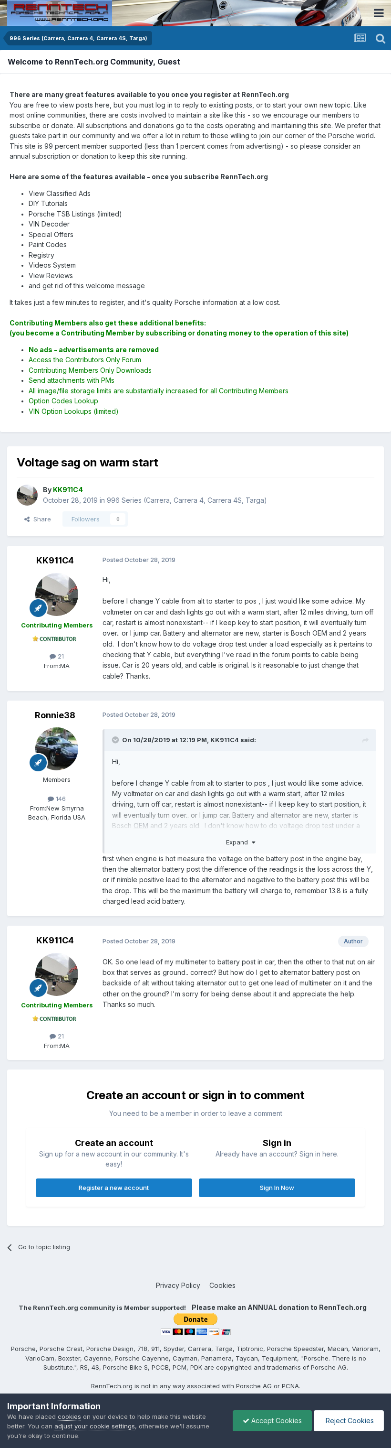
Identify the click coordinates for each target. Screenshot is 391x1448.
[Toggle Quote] (116, 740)
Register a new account (114, 1187)
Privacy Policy (178, 1285)
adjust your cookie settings (94, 1426)
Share (40, 519)
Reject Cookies (349, 1420)
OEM (141, 825)
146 (60, 798)
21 (60, 656)
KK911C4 (55, 560)
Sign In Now (277, 1187)
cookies (69, 1416)
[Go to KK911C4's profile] (27, 495)
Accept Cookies (275, 1420)
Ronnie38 (55, 715)
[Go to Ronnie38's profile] (56, 748)
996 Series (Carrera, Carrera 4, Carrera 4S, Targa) (187, 500)
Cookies (222, 1285)
